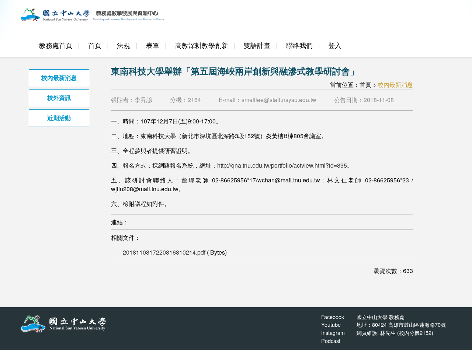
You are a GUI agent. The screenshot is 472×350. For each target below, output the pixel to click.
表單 (152, 45)
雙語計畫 (257, 45)
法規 (123, 45)
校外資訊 (59, 97)
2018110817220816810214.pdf (164, 252)
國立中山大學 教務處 (381, 317)
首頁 (94, 45)
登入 (334, 45)
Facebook (332, 317)
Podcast (330, 340)
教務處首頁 (55, 45)
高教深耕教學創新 (201, 45)
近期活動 (59, 117)
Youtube (331, 324)
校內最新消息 (59, 77)
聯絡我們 (299, 45)
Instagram (333, 332)
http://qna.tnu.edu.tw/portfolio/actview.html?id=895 (282, 165)
